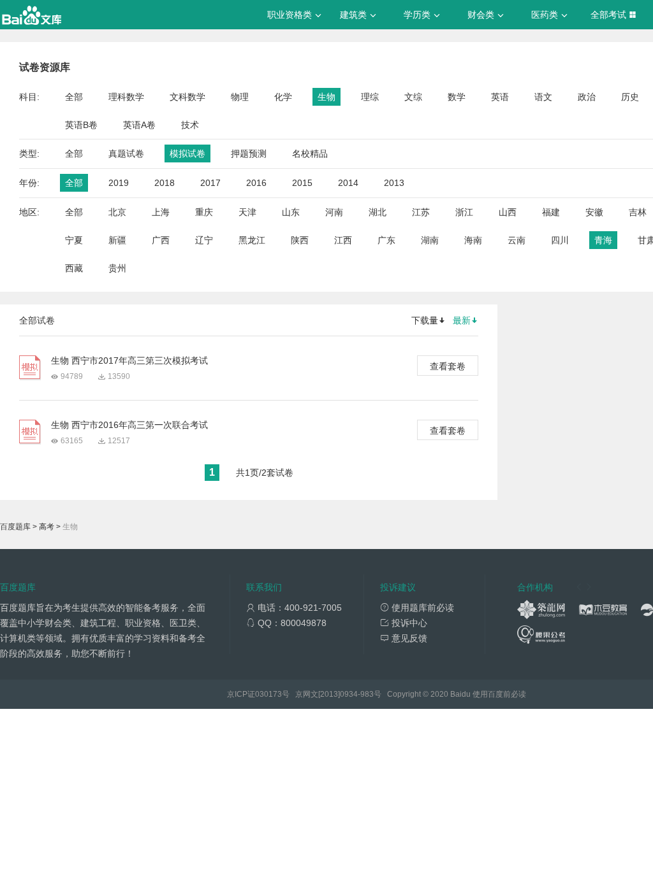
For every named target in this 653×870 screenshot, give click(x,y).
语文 (543, 97)
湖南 (430, 240)
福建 (551, 212)
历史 (630, 97)
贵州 (117, 268)
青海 (603, 240)
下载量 (424, 320)
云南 (516, 240)
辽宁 (204, 240)
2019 (118, 183)
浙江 (464, 212)
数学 (457, 97)
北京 (117, 212)
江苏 (421, 212)
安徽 (594, 212)
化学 (283, 97)
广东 (386, 240)
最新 (462, 320)
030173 (268, 694)
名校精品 (310, 153)
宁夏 (74, 240)
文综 (413, 97)
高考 (46, 526)
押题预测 (249, 153)
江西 (343, 240)
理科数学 (126, 97)
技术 (190, 125)
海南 (473, 240)
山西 (508, 212)
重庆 (204, 212)
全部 (74, 97)
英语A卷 (139, 125)
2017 (210, 183)
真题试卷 (126, 153)
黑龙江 (251, 240)
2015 (302, 183)
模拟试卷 (187, 153)
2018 (164, 183)
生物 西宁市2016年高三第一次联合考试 (129, 425)
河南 (334, 212)
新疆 (117, 240)
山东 (291, 212)
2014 (348, 183)
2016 (256, 183)
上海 (161, 212)
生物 (326, 97)
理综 (370, 97)
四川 (560, 240)
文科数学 (187, 97)
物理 (240, 97)
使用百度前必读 (499, 694)
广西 (161, 240)
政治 (587, 97)
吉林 (638, 212)
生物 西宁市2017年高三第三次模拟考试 (129, 360)
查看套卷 (448, 366)
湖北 (377, 212)
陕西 (300, 240)
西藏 (74, 268)
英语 (500, 97)
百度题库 (15, 526)
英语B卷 (81, 125)
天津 (247, 212)
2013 (394, 183)
